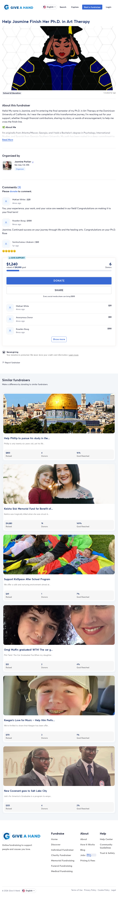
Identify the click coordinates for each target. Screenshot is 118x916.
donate (14, 191)
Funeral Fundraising (61, 865)
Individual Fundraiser (62, 849)
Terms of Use (76, 890)
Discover (55, 844)
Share (59, 290)
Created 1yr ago (110, 93)
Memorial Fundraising (62, 860)
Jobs (82, 855)
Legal (113, 890)
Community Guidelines (106, 846)
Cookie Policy (104, 890)
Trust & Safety (107, 852)
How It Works (87, 844)
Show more (59, 339)
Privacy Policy (90, 890)
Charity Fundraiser (61, 855)
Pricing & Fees (87, 860)
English (50, 7)
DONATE (59, 280)
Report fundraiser (12, 362)
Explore (75, 7)
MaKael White (22, 306)
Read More (7, 139)
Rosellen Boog (22, 329)
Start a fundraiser (92, 7)
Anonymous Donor (24, 317)
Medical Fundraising (62, 871)
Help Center (106, 839)
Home (54, 839)
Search (63, 7)
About (83, 839)
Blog (82, 849)
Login (108, 7)
